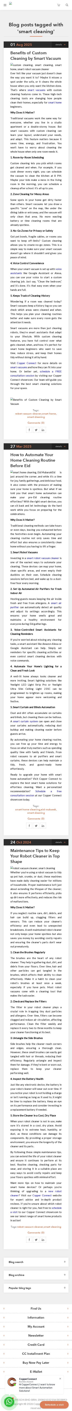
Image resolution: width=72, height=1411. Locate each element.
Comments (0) (36, 422)
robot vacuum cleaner (28, 413)
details (58, 44)
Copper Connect (42, 1195)
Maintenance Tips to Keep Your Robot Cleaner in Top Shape (35, 856)
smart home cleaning (27, 809)
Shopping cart (58, 5)
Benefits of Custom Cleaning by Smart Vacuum (35, 55)
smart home (49, 413)
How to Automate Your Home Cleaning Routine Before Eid (32, 460)
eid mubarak (48, 809)
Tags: (36, 410)
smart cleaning (36, 417)
